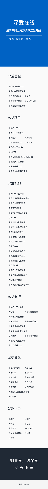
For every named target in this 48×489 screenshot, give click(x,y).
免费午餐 (28, 138)
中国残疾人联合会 (16, 162)
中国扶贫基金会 (15, 101)
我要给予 (12, 217)
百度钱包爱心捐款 (16, 147)
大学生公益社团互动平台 (19, 392)
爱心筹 (27, 424)
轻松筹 (27, 419)
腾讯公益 (12, 373)
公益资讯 (14, 357)
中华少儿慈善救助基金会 (19, 198)
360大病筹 (29, 428)
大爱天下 (12, 428)
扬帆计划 (28, 142)
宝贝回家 (12, 138)
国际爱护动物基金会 (17, 341)
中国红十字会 (14, 128)
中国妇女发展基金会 (17, 203)
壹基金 (27, 96)
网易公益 (12, 377)
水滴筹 (11, 419)
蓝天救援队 (13, 321)
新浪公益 (28, 382)
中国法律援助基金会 (17, 261)
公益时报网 (29, 387)
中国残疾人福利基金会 (18, 275)
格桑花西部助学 (15, 142)
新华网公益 (13, 382)
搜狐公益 (28, 373)
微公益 (11, 312)
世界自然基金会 (15, 96)
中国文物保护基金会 (17, 251)
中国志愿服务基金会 (17, 106)
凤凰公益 (28, 368)
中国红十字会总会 (16, 307)
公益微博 (14, 296)
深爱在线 (24, 23)
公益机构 (14, 183)
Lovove (25, 484)
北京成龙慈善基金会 (17, 326)
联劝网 (27, 433)
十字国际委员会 (31, 321)
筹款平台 (14, 408)
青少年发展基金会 (16, 317)
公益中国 (12, 396)
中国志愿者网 (14, 368)
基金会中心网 (30, 101)
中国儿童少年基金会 (17, 222)
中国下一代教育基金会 (18, 227)
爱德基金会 (13, 246)
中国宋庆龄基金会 (16, 232)
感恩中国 (12, 387)
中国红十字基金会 (16, 133)
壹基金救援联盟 (31, 312)
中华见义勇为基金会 (17, 241)
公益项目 (14, 117)
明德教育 (12, 152)
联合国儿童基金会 (16, 86)
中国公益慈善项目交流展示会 (21, 157)
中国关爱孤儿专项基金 (18, 331)
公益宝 (11, 438)
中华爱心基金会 (15, 265)
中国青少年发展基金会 (18, 171)
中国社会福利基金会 (17, 91)
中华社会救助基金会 (17, 237)
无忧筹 (11, 424)
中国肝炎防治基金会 (17, 270)
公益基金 (14, 76)
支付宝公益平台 (15, 433)
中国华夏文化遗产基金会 (19, 285)
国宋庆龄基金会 (15, 166)
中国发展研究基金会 (17, 256)
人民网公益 (29, 377)
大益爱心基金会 (15, 280)
